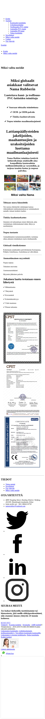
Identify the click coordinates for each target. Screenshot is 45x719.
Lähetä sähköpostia (8, 649)
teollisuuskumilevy (7, 633)
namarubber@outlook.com (15, 506)
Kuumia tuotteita (15, 625)
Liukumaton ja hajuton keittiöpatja (13, 635)
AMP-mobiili (36, 625)
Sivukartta (26, 625)
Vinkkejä (4, 625)
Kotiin (8, 19)
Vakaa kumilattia (16, 33)
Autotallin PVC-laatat (18, 29)
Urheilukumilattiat (16, 25)
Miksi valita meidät (12, 37)
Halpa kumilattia (33, 635)
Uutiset (8, 39)
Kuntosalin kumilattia (18, 23)
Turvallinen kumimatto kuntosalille (28, 633)
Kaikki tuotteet (6, 637)
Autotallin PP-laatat (17, 31)
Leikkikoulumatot (25, 631)
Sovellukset (10, 35)
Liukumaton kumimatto (9, 631)
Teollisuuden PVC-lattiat (19, 27)
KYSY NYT (5, 623)
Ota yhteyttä (10, 41)
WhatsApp (10, 653)
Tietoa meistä (10, 484)
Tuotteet (8, 21)
